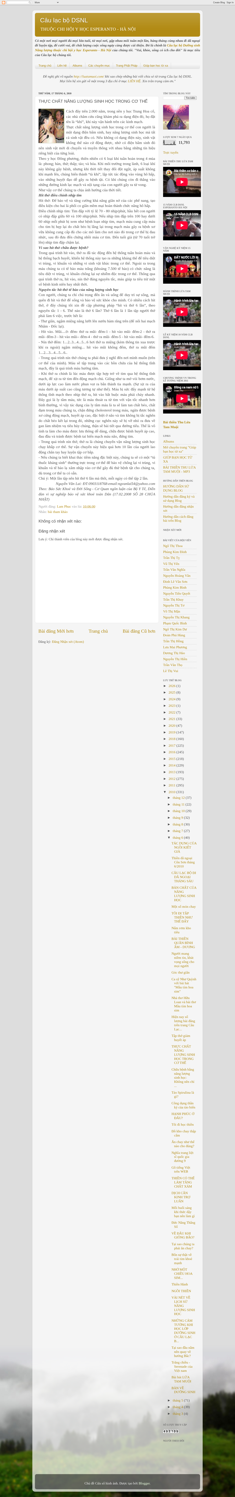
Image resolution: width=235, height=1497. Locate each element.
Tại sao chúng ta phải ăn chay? (183, 1246)
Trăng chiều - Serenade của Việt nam (182, 1366)
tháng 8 (178, 824)
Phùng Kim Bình (174, 587)
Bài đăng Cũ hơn (139, 631)
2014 (172, 765)
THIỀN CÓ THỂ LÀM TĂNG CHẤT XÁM (183, 1182)
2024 (172, 699)
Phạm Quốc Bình (175, 623)
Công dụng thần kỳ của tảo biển (183, 1105)
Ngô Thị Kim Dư (175, 629)
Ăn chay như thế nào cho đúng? (183, 1144)
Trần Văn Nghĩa (174, 569)
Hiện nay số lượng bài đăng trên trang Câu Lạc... (183, 1023)
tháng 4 (178, 1407)
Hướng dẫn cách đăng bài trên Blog (178, 519)
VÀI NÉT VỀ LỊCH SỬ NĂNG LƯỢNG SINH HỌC (183, 1306)
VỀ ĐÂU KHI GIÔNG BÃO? (183, 1235)
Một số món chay (184, 906)
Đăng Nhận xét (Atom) (68, 641)
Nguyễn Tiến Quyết (176, 593)
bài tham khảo (58, 512)
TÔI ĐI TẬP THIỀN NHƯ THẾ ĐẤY (182, 917)
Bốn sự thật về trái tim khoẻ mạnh (182, 1259)
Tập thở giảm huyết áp (181, 1038)
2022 (172, 712)
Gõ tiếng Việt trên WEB (181, 1169)
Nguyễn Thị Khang (176, 617)
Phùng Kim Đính (175, 552)
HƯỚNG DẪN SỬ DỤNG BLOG (176, 488)
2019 (172, 732)
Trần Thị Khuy (173, 599)
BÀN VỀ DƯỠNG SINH (183, 1390)
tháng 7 (178, 831)
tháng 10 (179, 811)
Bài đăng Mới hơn (56, 631)
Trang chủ (45, 65)
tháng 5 (178, 1400)
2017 (172, 745)
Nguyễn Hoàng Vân (176, 575)
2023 (172, 705)
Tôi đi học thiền (183, 1124)
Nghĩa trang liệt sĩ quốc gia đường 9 (183, 1157)
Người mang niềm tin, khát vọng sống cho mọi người (183, 960)
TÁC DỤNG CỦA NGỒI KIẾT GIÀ (184, 847)
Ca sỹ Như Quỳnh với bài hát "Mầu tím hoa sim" (184, 985)
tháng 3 (178, 1413)
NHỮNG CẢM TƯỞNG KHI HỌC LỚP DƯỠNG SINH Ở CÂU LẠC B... (183, 1331)
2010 (172, 792)
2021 (172, 719)
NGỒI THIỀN (181, 1291)
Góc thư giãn (181, 972)
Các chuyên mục (99, 65)
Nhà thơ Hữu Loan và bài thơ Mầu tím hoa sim (184, 1004)
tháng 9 (178, 817)
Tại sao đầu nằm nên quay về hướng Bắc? (183, 1352)
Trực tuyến (170, 152)
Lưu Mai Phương (175, 647)
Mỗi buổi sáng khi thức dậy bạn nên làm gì (183, 1212)
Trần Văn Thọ (172, 665)
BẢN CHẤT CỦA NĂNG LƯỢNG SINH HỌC (184, 894)
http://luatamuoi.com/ (89, 76)
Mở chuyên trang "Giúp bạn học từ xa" (179, 449)
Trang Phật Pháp (126, 65)
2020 (172, 725)
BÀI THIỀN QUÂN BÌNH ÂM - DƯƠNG (183, 943)
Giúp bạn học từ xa (155, 65)
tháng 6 (178, 837)
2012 (172, 779)
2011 (172, 785)
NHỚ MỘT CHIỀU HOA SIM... (182, 1274)
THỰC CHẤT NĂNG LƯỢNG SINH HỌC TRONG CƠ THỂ (183, 1054)
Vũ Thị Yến (171, 564)
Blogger (144, 1483)
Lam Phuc (64, 506)
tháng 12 (179, 798)
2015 (172, 759)
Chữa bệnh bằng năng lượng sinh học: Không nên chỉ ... (183, 1077)
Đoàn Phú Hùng (174, 635)
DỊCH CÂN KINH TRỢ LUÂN (181, 1197)
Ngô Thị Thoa (173, 546)
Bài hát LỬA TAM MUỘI (181, 1379)
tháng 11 (179, 804)
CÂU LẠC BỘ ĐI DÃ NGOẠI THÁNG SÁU (184, 877)
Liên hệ (62, 65)
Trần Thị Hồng (173, 641)
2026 (172, 686)
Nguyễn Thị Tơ (173, 605)
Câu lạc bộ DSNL (64, 20)
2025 (172, 692)
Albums (77, 65)
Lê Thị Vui (170, 671)
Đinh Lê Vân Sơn (175, 581)
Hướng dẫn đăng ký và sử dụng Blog (179, 498)
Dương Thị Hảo (174, 653)
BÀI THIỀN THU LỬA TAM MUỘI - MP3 (179, 469)
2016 (172, 752)
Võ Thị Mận (171, 611)
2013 (172, 772)
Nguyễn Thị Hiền (175, 659)
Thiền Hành (180, 1284)
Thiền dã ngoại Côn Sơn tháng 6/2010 (183, 862)
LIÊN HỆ (134, 81)
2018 (172, 739)
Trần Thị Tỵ (171, 558)
